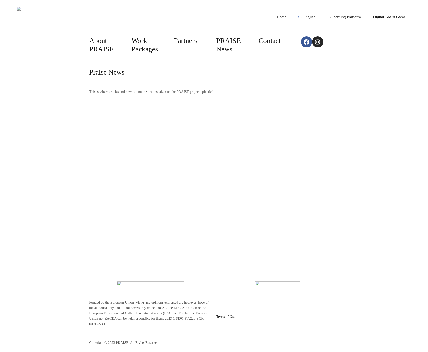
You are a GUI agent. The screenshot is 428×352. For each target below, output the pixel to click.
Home (281, 17)
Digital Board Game (389, 17)
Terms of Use (225, 317)
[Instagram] (317, 41)
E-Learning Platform (344, 17)
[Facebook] (306, 41)
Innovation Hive (245, 342)
